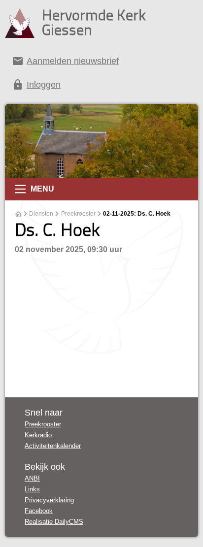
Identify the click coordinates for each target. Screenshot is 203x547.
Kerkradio (38, 435)
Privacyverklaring (49, 500)
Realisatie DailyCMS (54, 521)
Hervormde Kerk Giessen (94, 22)
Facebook (39, 511)
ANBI (32, 478)
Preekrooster (78, 213)
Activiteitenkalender (53, 446)
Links (32, 489)
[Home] (18, 214)
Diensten (41, 213)
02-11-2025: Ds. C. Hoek (136, 213)
